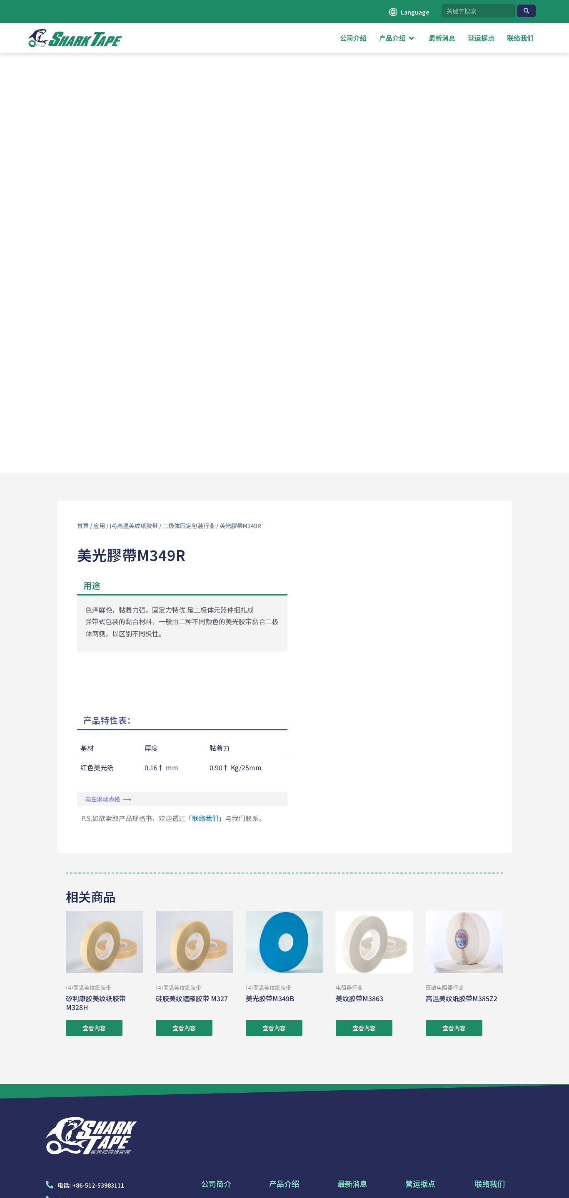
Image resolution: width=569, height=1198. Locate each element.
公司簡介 (216, 1183)
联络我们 (490, 1183)
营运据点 (420, 1183)
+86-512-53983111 (98, 1185)
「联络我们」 (205, 818)
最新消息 (352, 1183)
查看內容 (94, 1028)
